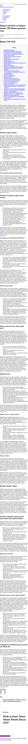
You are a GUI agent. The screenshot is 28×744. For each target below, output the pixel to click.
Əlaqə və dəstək (7, 60)
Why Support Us (7, 15)
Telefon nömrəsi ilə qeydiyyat (11, 82)
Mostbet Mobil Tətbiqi (9, 61)
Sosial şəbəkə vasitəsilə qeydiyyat (11, 81)
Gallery (4, 18)
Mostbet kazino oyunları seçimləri (11, 70)
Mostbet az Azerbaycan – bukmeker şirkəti (13, 94)
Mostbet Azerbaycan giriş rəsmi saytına (13, 52)
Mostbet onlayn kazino (9, 50)
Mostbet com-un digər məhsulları (11, 95)
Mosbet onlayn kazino (9, 55)
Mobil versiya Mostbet (9, 65)
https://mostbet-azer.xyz (5, 147)
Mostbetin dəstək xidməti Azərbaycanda (13, 92)
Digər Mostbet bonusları (9, 75)
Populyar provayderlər (9, 83)
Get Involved (6, 17)
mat (2, 34)
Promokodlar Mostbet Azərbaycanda (12, 51)
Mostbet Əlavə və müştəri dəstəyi (11, 59)
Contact (4, 19)
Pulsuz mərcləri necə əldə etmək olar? (12, 56)
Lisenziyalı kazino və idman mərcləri (12, 79)
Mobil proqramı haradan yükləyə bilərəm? (13, 66)
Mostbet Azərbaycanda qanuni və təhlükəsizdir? (15, 84)
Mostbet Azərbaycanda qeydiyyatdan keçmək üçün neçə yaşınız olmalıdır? (14, 90)
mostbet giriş (3, 22)
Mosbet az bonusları (8, 74)
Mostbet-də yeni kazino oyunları (11, 78)
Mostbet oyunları (8, 77)
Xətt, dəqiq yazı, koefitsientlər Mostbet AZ (13, 53)
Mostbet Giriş (7, 57)
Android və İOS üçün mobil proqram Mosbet (14, 88)
